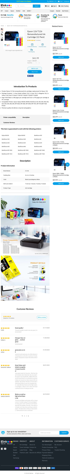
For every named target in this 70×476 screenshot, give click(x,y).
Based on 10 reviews (8, 318)
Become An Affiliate (35, 452)
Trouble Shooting (59, 450)
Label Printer (23, 450)
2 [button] (24, 416)
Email (61, 1)
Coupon (52, 11)
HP (1, 11)
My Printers (65, 11)
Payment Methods (47, 452)
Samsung (16, 458)
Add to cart (61, 57)
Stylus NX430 (21, 135)
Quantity (29, 62)
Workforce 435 (38, 135)
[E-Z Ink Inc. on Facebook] (2, 449)
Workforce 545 (22, 139)
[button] (31, 40)
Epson (12, 11)
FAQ (55, 447)
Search (36, 6)
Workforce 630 (5, 143)
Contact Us (33, 447)
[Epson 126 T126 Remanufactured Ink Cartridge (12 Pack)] (2, 29)
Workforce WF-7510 (23, 154)
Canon (6, 11)
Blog (31, 450)
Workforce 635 (38, 143)
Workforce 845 (38, 146)
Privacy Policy (46, 450)
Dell (24, 11)
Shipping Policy (46, 455)
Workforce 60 (37, 139)
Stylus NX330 (5, 135)
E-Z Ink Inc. (30, 473)
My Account (58, 445)
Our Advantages (47, 445)
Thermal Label (24, 452)
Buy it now (35, 72)
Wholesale (66, 1)
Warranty (44, 460)
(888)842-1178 (52, 1)
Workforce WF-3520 (7, 150)
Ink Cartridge (23, 445)
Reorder (58, 11)
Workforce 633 (22, 143)
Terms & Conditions (48, 458)
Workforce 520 (5, 139)
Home (2, 25)
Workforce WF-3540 (39, 150)
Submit (64, 433)
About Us (32, 445)
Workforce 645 (5, 146)
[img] (5, 328)
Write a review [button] (42, 317)
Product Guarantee (47, 447)
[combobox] (28, 6)
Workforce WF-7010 (7, 154)
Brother (18, 11)
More (28, 11)
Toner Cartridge (24, 447)
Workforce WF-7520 (39, 154)
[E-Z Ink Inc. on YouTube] (5, 449)
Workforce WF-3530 (23, 150)
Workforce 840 (22, 146)
